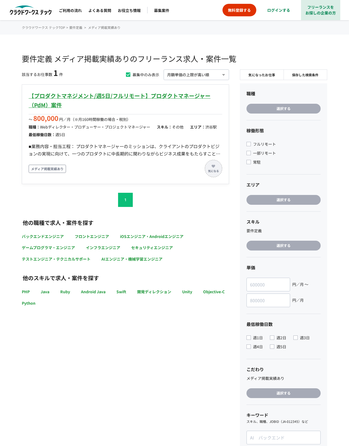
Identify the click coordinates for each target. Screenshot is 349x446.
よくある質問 (99, 10)
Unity (187, 291)
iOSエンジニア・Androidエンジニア (151, 236)
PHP (26, 291)
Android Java (93, 291)
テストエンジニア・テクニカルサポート (56, 259)
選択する (283, 108)
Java (45, 291)
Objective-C (214, 291)
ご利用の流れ (70, 10)
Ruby (65, 291)
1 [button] (125, 199)
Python (28, 303)
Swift (121, 291)
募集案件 (161, 10)
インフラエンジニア (103, 247)
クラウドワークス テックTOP (43, 27)
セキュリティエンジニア (152, 247)
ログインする (278, 10)
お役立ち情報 (129, 10)
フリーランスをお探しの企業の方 (320, 10)
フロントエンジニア (92, 236)
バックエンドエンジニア (43, 236)
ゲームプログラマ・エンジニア (48, 247)
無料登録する (239, 10)
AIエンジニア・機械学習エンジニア (132, 259)
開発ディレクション (154, 291)
